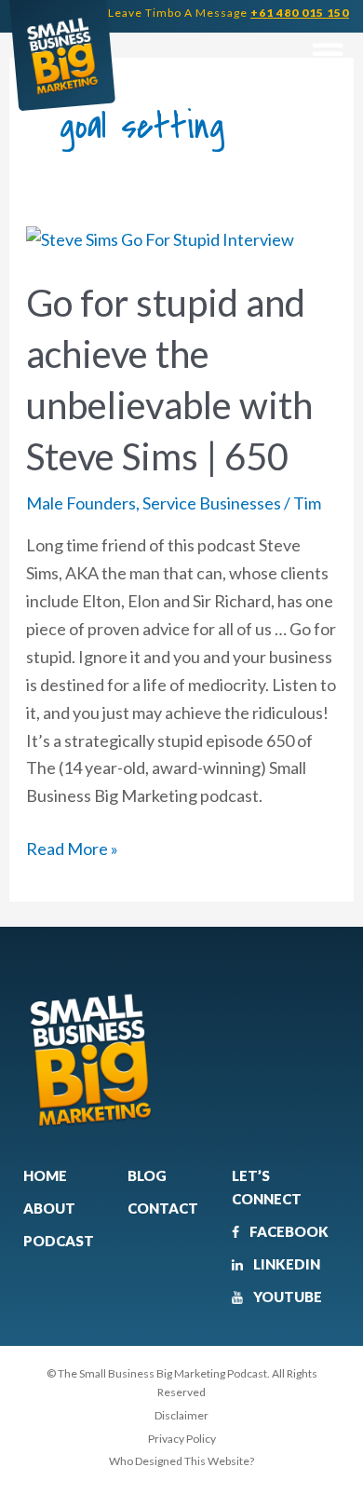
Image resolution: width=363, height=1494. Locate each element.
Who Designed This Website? (181, 1461)
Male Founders (81, 503)
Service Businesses (211, 503)
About (49, 1208)
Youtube (286, 1296)
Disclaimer (181, 1415)
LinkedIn (285, 1264)
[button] (327, 53)
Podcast (58, 1240)
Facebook (288, 1231)
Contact (163, 1208)
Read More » (72, 847)
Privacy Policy (182, 1439)
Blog (147, 1175)
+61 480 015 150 (299, 13)
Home (45, 1175)
